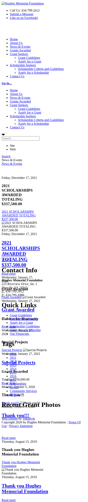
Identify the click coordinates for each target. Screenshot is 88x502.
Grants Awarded (20, 50)
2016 (13, 376)
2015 (13, 372)
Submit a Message (21, 14)
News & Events (20, 46)
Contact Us (17, 76)
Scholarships (18, 383)
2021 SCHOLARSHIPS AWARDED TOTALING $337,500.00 (19, 215)
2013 (13, 365)
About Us (16, 43)
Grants (14, 387)
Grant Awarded (11, 297)
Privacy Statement (21, 426)
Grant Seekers (19, 54)
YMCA (15, 394)
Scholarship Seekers (23, 65)
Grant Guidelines (29, 57)
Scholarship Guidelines (25, 326)
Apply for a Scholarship (33, 72)
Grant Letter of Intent (23, 319)
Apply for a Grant (29, 61)
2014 (13, 368)
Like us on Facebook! (24, 18)
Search (6, 156)
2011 (13, 357)
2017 (13, 380)
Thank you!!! (15, 415)
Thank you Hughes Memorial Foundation (25, 488)
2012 (13, 361)
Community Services (23, 391)
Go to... (7, 83)
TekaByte (29, 418)
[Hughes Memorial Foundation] (23, 3)
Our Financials (20, 333)
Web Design (10, 418)
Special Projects (12, 350)
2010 (13, 354)
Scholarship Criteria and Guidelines (41, 69)
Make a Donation (13, 30)
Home (14, 39)
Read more (9, 326)
